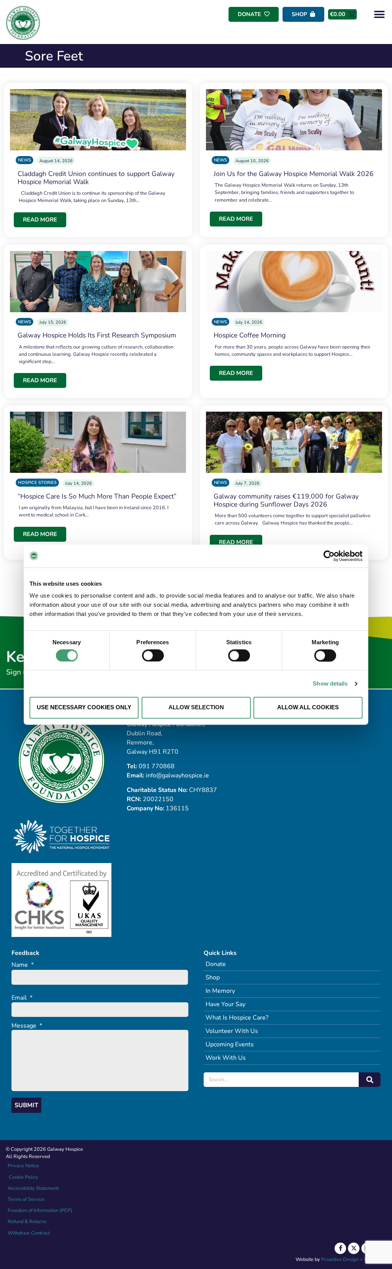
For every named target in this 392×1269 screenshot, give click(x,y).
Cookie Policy (23, 1177)
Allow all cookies (308, 707)
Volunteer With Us (232, 1031)
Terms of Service (26, 1199)
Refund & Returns (27, 1221)
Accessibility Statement (33, 1188)
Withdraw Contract (29, 1233)
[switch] (153, 655)
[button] (379, 14)
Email (22, 998)
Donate (216, 964)
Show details (330, 683)
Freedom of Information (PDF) (40, 1210)
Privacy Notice (23, 1165)
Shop (213, 977)
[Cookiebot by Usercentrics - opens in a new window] (329, 556)
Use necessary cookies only (84, 707)
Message (26, 1026)
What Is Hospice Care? (237, 1017)
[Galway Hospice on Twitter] (353, 1248)
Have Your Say (225, 1004)
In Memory (220, 991)
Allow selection (196, 707)
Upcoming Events (230, 1044)
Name (22, 965)
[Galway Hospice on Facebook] (340, 1248)
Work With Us (226, 1058)
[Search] (370, 1079)
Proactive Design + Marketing (353, 1259)
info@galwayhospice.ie (177, 775)
